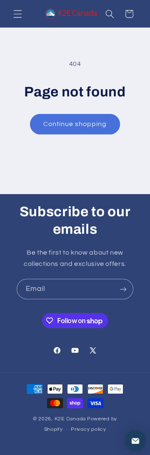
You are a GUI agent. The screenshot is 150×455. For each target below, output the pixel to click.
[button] (17, 13)
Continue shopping (75, 124)
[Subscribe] (123, 289)
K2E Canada (70, 419)
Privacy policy (88, 429)
